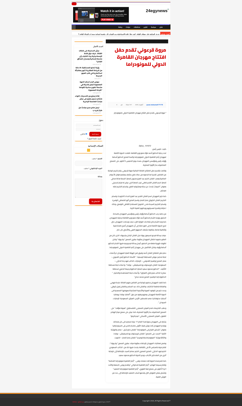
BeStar (75, 402)
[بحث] (74, 3)
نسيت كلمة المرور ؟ (94, 138)
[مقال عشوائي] (74, 27)
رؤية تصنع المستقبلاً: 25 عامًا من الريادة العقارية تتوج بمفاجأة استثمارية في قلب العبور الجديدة (88, 71)
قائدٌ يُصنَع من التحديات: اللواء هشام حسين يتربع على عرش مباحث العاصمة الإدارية (88, 98)
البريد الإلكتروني (93, 168)
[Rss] (86, 4)
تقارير (145, 27)
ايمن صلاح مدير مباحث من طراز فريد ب (90, 109)
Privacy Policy (150, 5)
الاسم (97, 158)
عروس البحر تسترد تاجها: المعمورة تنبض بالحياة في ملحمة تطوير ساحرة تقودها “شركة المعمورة (90, 86)
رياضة (120, 27)
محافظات (137, 27)
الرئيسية (164, 41)
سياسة (153, 27)
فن (158, 41)
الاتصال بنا (96, 201)
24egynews (164, 5)
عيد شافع (81, 402)
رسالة (100, 176)
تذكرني (83, 133)
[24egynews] (157, 10)
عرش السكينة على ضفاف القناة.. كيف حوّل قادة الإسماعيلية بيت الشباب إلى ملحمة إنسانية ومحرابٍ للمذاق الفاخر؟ (118, 34)
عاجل (161, 27)
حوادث (128, 27)
